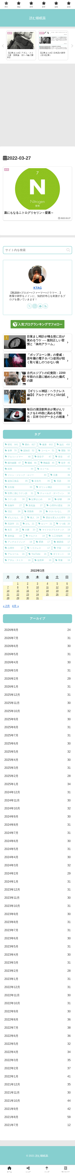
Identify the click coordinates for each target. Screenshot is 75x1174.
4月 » (15, 606)
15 (18, 591)
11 (47, 587)
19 (57, 591)
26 (57, 594)
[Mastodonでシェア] (29, 996)
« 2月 (6, 606)
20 (67, 591)
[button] (68, 250)
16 (27, 591)
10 (37, 587)
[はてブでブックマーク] (46, 1006)
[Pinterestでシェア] (21, 1016)
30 (27, 598)
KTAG (37, 287)
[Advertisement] (37, 104)
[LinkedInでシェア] (37, 1016)
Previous (3, 46)
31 (37, 598)
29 (18, 598)
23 (27, 594)
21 (8, 594)
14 (8, 591)
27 (67, 594)
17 (37, 591)
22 (18, 594)
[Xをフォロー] (29, 306)
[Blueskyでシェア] (46, 996)
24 (37, 594)
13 (67, 587)
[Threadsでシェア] (29, 1006)
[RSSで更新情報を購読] (45, 306)
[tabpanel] (21, 45)
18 (47, 591)
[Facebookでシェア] (12, 1006)
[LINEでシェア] (62, 1006)
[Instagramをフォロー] (34, 306)
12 (57, 587)
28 (8, 598)
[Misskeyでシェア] (62, 996)
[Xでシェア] (12, 996)
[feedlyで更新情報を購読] (40, 306)
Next (72, 46)
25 (47, 594)
